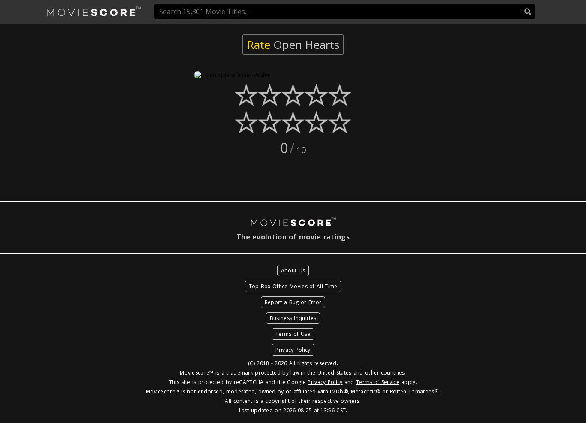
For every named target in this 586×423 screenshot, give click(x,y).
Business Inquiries (293, 318)
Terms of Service (377, 382)
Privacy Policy (292, 350)
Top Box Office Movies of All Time (293, 286)
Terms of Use (293, 334)
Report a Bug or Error (293, 302)
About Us (293, 270)
